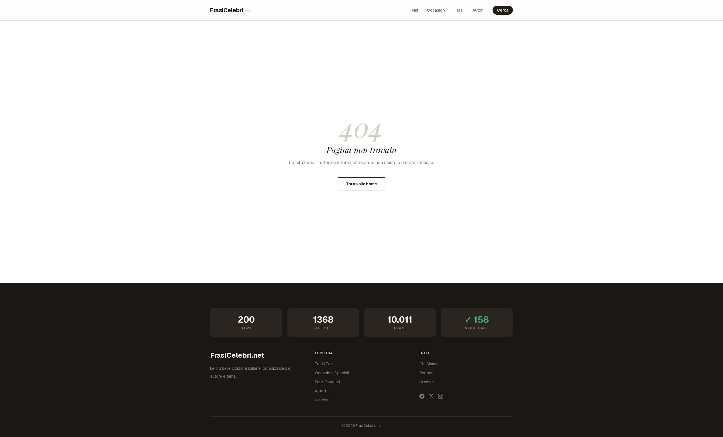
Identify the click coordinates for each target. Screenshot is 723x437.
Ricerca (321, 400)
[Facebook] (421, 396)
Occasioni (436, 10)
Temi (414, 10)
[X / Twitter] (431, 396)
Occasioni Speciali (332, 372)
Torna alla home (361, 183)
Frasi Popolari (327, 381)
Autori (478, 10)
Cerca (502, 10)
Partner (426, 372)
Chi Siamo (428, 363)
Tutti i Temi (324, 363)
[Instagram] (440, 396)
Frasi (459, 10)
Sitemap (426, 381)
